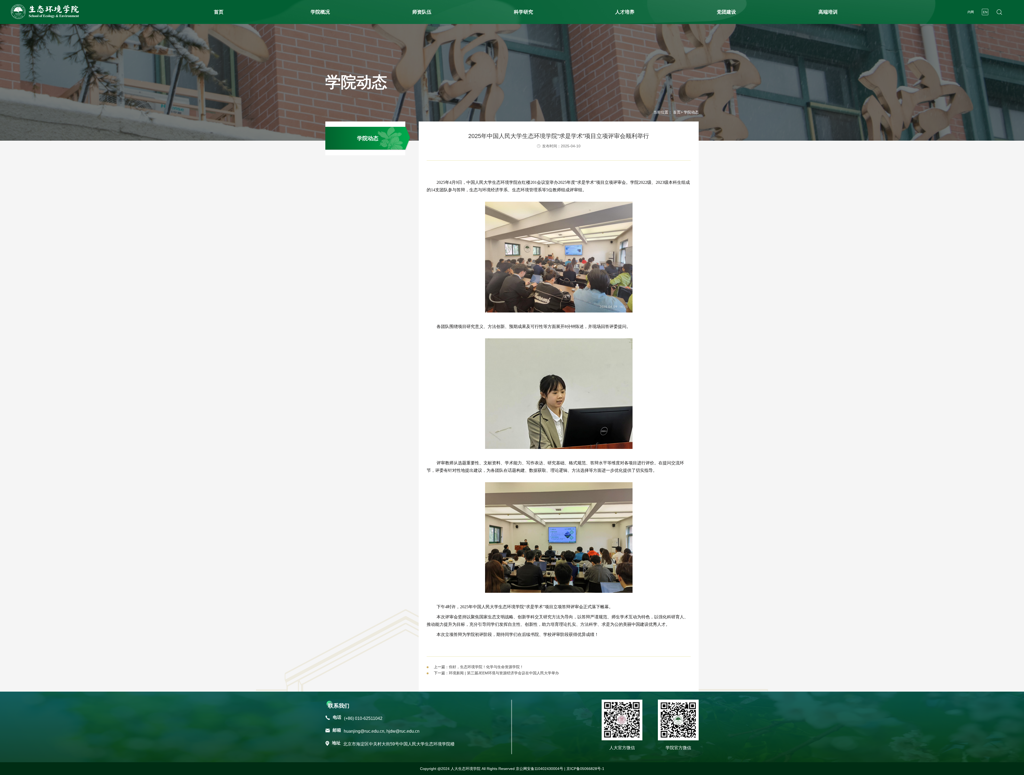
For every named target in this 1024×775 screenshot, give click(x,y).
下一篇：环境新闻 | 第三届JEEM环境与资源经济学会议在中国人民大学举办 (496, 673)
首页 (218, 12)
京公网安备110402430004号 (539, 768)
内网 (970, 12)
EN (985, 12)
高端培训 (828, 12)
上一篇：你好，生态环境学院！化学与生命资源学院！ (478, 667)
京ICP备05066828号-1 (585, 768)
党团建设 (726, 12)
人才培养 (624, 12)
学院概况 (320, 12)
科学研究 (523, 12)
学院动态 (367, 138)
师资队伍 (421, 12)
